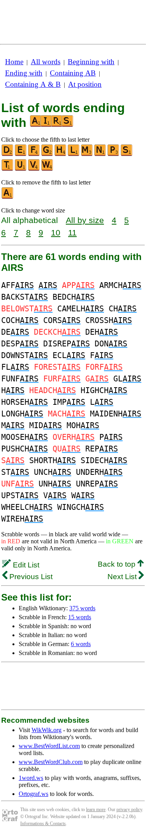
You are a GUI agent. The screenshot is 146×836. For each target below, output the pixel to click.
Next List (123, 577)
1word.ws (31, 778)
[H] (60, 154)
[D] (7, 154)
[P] (113, 154)
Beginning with (91, 62)
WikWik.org (47, 730)
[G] (47, 154)
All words (45, 62)
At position (85, 84)
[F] (34, 154)
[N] (100, 154)
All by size (85, 220)
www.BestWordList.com (49, 746)
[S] (127, 154)
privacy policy (129, 809)
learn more (96, 809)
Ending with (23, 73)
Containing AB (73, 73)
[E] (21, 154)
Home (14, 62)
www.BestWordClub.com (51, 762)
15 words (79, 617)
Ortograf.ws (33, 793)
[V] (34, 169)
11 (72, 232)
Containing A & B (33, 84)
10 (55, 232)
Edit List (25, 565)
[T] (7, 169)
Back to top (117, 564)
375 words (82, 608)
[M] (87, 154)
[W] (47, 169)
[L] (74, 154)
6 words (81, 644)
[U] (21, 169)
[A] (7, 197)
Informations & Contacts (43, 823)
